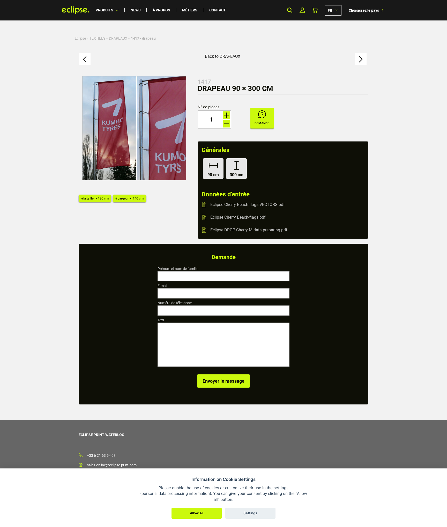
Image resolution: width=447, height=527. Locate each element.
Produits (104, 10)
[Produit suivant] (361, 59)
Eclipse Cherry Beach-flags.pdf (238, 217)
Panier (315, 10)
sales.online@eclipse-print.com (112, 465)
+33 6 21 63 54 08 (101, 455)
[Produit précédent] (85, 59)
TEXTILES (97, 38)
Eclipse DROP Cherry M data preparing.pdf (248, 229)
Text (161, 320)
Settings (250, 513)
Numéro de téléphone (175, 303)
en (333, 10)
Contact (217, 10)
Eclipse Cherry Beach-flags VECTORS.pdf (247, 204)
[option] (134, 128)
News (136, 10)
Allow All (196, 513)
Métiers (189, 10)
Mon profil (302, 10)
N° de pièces (209, 107)
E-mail (162, 286)
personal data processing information (175, 493)
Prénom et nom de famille (178, 268)
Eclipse (80, 38)
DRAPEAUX (118, 38)
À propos (161, 10)
